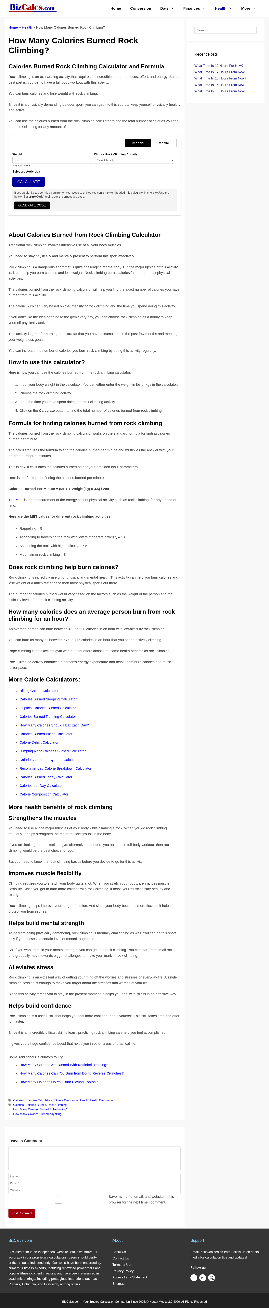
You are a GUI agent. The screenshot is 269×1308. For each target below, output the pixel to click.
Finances (191, 8)
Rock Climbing (57, 1104)
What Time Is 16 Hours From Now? (220, 85)
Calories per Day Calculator (41, 786)
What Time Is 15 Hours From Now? (220, 91)
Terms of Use (122, 1265)
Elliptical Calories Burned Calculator (47, 708)
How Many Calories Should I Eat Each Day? (54, 725)
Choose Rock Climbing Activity (116, 154)
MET (19, 500)
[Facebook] (193, 1278)
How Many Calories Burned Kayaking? (38, 1114)
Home (115, 8)
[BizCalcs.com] (33, 7)
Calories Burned (35, 1104)
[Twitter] (211, 1278)
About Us (119, 1252)
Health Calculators (102, 1100)
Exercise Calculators (38, 1100)
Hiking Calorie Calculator (38, 691)
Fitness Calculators (66, 1100)
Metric (164, 143)
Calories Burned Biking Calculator (45, 734)
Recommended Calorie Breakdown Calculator (55, 768)
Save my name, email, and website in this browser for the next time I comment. (141, 1199)
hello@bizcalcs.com (215, 1252)
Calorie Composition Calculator (43, 794)
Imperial (138, 143)
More (245, 8)
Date (164, 8)
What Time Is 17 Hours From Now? (220, 72)
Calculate (28, 182)
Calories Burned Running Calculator (47, 717)
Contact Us (120, 1258)
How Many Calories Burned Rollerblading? (40, 1109)
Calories (18, 1100)
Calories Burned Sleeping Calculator (48, 699)
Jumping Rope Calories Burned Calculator (52, 751)
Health (220, 8)
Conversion (140, 8)
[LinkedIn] (202, 1278)
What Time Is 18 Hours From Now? (220, 78)
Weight (17, 154)
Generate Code (32, 205)
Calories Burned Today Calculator (45, 777)
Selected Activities (26, 171)
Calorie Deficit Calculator (38, 742)
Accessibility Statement (129, 1277)
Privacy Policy (123, 1271)
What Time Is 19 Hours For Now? (218, 66)
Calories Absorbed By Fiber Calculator (49, 760)
